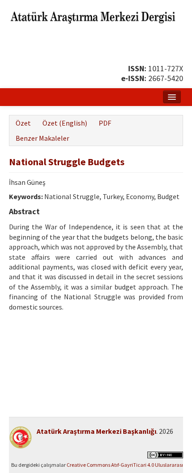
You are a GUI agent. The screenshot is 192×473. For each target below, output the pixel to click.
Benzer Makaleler (42, 138)
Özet (23, 122)
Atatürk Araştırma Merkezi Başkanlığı (96, 431)
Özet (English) (64, 122)
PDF (105, 122)
